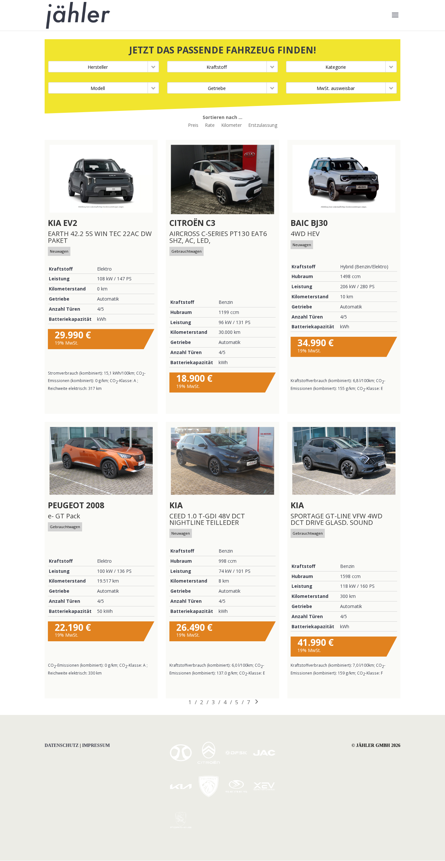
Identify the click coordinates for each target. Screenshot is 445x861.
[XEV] (264, 796)
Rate (210, 125)
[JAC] (264, 762)
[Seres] (236, 796)
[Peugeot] (208, 796)
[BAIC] (181, 762)
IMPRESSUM (96, 745)
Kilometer (231, 125)
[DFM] (181, 829)
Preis (193, 125)
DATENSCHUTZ (62, 745)
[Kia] (181, 796)
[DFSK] (236, 762)
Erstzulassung (262, 125)
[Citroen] (208, 762)
